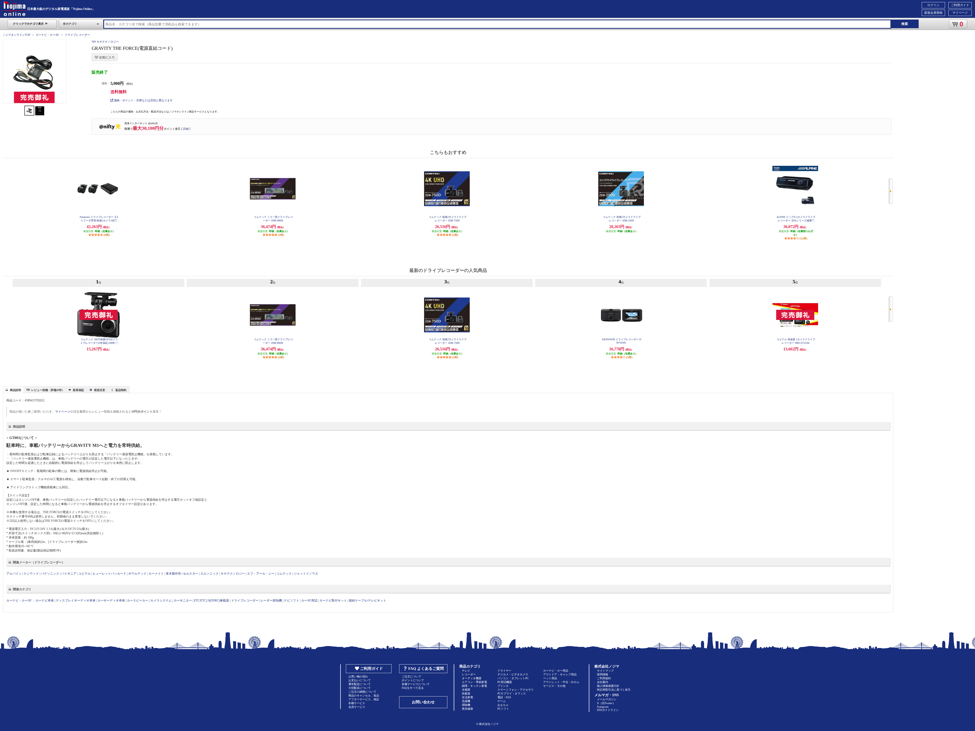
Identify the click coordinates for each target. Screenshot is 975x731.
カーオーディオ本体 (111, 600)
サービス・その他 (554, 685)
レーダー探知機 (271, 600)
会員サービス (356, 706)
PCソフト (503, 708)
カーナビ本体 (45, 600)
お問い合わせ (423, 702)
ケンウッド (31, 573)
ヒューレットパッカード (109, 573)
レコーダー (469, 674)
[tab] (13, 389)
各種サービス (356, 703)
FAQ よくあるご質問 (426, 669)
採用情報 (602, 674)
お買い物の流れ (358, 676)
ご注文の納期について (362, 691)
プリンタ (503, 685)
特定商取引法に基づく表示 (613, 689)
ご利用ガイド (960, 5)
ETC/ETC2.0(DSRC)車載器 (211, 600)
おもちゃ (503, 704)
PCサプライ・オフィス (511, 693)
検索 (904, 24)
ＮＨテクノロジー (233, 573)
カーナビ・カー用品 (555, 670)
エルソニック (209, 573)
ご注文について (411, 676)
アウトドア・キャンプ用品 (560, 674)
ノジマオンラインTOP (16, 34)
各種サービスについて (416, 684)
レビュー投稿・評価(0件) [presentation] (47, 390)
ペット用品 (550, 678)
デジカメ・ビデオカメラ (512, 674)
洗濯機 (466, 701)
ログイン (933, 5)
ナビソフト (291, 600)
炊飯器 (466, 693)
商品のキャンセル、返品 (363, 695)
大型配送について (359, 687)
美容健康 (467, 708)
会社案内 (602, 682)
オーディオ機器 (471, 678)
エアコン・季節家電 (474, 682)
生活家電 (467, 697)
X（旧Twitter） (606, 703)
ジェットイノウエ (306, 573)
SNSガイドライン (608, 709)
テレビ (466, 670)
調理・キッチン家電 (474, 685)
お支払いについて (359, 680)
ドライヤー (504, 670)
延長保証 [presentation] (78, 390)
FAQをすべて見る (413, 687)
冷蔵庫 (466, 689)
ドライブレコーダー (77, 34)
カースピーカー (137, 600)
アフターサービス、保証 (363, 699)
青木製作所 (173, 573)
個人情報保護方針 (608, 685)
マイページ (960, 12)
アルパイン (14, 573)
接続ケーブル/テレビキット (367, 600)
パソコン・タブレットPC (513, 678)
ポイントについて (413, 680)
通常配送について (359, 684)
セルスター (190, 573)
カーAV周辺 (309, 600)
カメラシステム (161, 600)
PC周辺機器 (504, 682)
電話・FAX (504, 697)
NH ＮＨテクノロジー (105, 41)
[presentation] (13, 389)
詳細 (186, 128)
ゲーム (501, 701)
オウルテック (137, 573)
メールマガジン (606, 699)
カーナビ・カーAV (47, 34)
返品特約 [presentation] (120, 390)
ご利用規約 (604, 678)
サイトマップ (605, 670)
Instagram (603, 706)
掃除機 (466, 704)
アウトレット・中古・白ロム (561, 682)
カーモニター (183, 600)
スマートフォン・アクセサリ (515, 689)
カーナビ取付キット (333, 600)
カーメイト (156, 573)
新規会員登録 (933, 12)
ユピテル (84, 573)
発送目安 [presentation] (99, 390)
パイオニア (68, 573)
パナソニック (50, 573)
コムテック (284, 573)
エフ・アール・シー (260, 573)
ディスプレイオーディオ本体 (75, 600)
